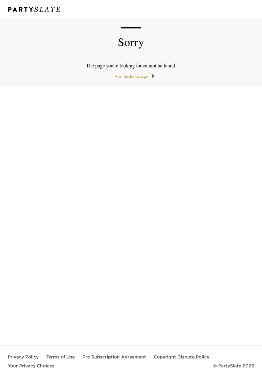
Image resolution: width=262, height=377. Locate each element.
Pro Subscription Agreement (114, 356)
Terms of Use (60, 356)
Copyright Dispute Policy (181, 356)
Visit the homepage (131, 76)
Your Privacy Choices (31, 365)
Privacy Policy (23, 356)
